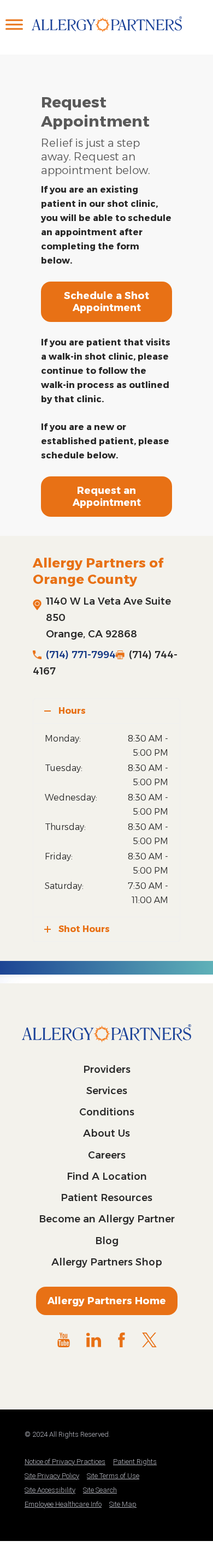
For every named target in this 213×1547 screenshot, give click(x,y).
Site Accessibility (50, 1490)
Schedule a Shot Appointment (106, 302)
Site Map (123, 1504)
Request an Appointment (107, 497)
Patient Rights (135, 1462)
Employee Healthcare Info (63, 1504)
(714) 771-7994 (81, 655)
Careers (107, 1155)
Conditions (106, 1112)
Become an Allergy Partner (107, 1219)
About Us (106, 1133)
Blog (107, 1241)
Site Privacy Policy (52, 1476)
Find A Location (107, 1176)
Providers (107, 1070)
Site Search (100, 1490)
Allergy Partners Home (107, 1301)
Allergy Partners (107, 35)
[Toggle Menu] (14, 24)
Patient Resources (106, 1198)
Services (106, 1091)
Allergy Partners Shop (106, 1262)
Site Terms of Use (113, 1476)
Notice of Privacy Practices (65, 1462)
